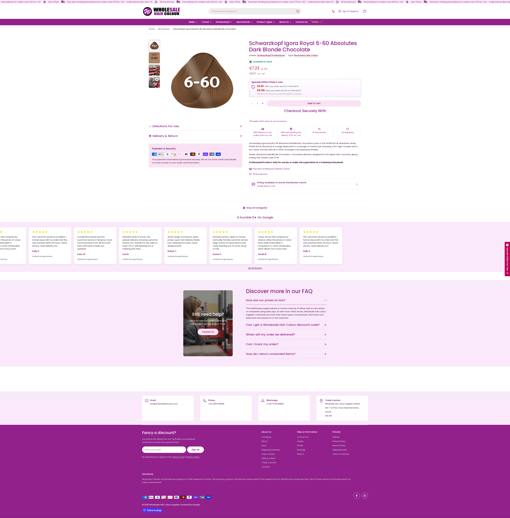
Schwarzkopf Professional (271, 55)
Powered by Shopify (190, 504)
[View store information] (357, 184)
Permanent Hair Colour (306, 55)
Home (152, 29)
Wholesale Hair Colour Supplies (164, 504)
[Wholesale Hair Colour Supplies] (44, 1)
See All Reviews (255, 268)
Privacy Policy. (193, 457)
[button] (507, 259)
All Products (164, 29)
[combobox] (255, 11)
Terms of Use (178, 457)
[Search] (297, 11)
